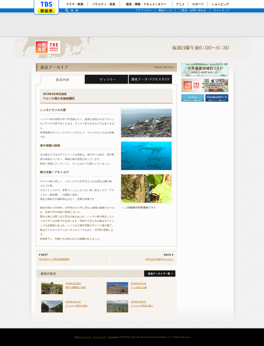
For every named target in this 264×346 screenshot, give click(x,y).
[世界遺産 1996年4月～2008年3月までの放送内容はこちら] (204, 85)
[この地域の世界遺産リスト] (138, 207)
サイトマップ (99, 337)
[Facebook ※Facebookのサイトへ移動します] (216, 98)
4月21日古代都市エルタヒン (159, 259)
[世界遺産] (132, 47)
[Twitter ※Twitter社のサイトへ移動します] (192, 98)
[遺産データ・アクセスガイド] (150, 80)
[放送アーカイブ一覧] (159, 274)
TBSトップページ (83, 337)
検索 (75, 10)
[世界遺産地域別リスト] (204, 70)
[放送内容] (62, 80)
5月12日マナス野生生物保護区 (54, 259)
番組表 (46, 10)
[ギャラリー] (106, 80)
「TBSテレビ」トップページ (46, 4)
